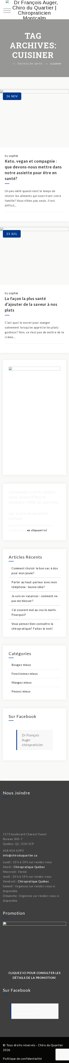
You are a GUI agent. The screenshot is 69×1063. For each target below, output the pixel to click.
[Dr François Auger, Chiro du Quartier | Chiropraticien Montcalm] (34, 9)
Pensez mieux (21, 691)
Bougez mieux (21, 664)
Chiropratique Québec (29, 867)
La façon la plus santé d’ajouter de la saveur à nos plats (31, 304)
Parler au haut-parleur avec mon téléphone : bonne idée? (34, 584)
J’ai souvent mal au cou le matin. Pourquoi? (34, 612)
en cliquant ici (37, 530)
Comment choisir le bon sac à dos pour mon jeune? (35, 570)
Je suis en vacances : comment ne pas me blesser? (35, 598)
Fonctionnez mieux (25, 673)
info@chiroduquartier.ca (20, 855)
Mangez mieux (22, 682)
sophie (13, 155)
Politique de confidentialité (22, 1058)
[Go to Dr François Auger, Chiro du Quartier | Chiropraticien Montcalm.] (8, 63)
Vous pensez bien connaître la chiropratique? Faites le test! (32, 626)
